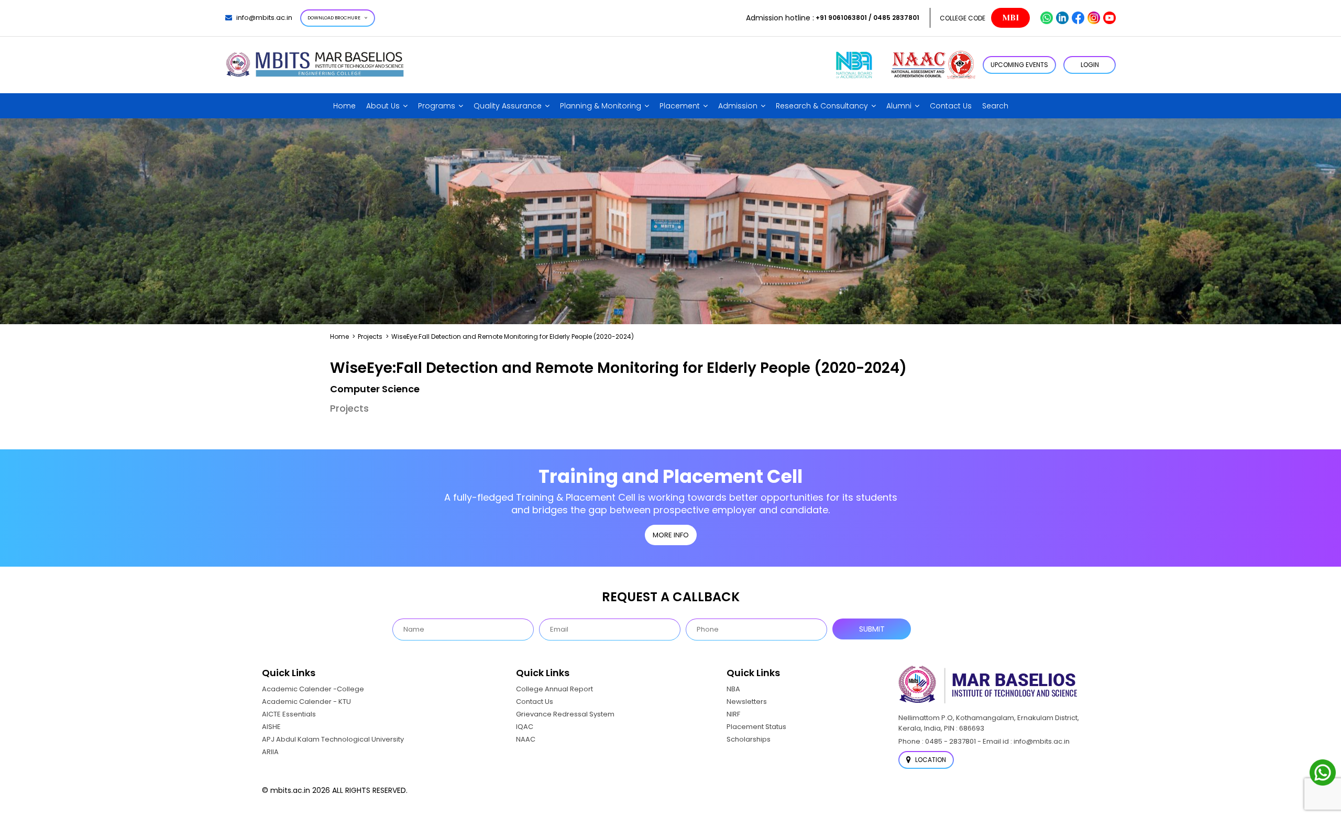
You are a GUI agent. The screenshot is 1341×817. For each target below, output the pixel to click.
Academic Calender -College (313, 689)
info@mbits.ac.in (264, 18)
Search (995, 106)
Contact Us (951, 106)
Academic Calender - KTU (306, 701)
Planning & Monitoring (600, 106)
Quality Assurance (508, 106)
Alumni (898, 106)
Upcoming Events (1019, 64)
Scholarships (749, 739)
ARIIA (270, 752)
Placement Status (756, 727)
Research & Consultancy (822, 106)
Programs (436, 106)
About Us (383, 106)
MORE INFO (671, 535)
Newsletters (747, 701)
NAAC (525, 739)
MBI (1010, 18)
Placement (679, 106)
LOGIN (1090, 64)
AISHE (271, 727)
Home (344, 106)
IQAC (524, 727)
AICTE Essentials (289, 714)
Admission (737, 106)
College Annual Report (554, 689)
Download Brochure (333, 18)
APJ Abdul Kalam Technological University (333, 739)
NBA (733, 689)
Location (930, 759)
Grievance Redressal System (565, 714)
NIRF (733, 714)
